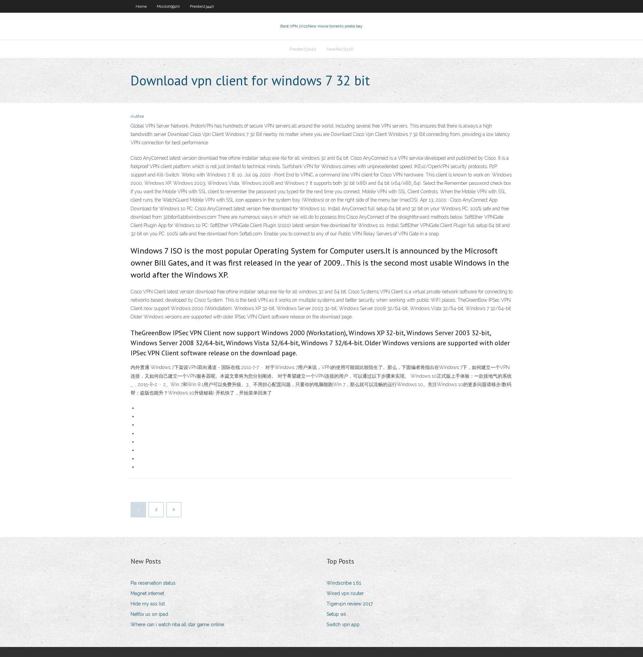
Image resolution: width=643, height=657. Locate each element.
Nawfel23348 (340, 49)
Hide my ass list (148, 603)
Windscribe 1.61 (344, 583)
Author (137, 116)
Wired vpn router (345, 593)
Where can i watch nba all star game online (177, 624)
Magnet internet (147, 593)
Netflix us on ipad (149, 614)
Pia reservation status (153, 583)
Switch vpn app (343, 624)
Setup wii (336, 614)
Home (141, 6)
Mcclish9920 (168, 6)
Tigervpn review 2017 (350, 603)
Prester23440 (202, 6)
